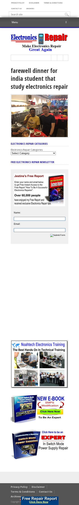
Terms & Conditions (53, 3)
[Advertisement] (39, 294)
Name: (17, 212)
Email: (17, 224)
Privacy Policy (17, 3)
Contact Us (16, 8)
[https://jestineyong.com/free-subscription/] (39, 501)
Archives (30, 8)
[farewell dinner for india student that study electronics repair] (39, 136)
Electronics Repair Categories (27, 149)
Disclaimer (34, 3)
